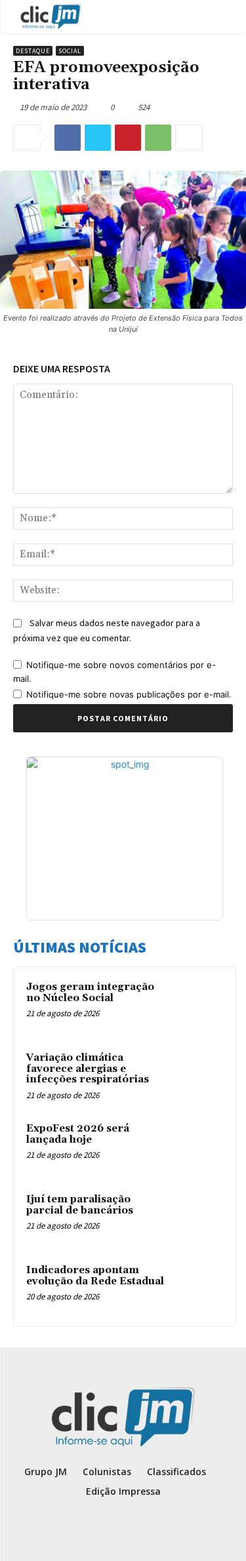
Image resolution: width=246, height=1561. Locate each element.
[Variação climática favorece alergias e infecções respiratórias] (197, 1075)
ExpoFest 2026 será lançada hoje (77, 1134)
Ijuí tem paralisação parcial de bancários (79, 1205)
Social (69, 51)
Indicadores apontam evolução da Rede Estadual (95, 1276)
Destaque (33, 51)
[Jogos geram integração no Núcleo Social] (197, 1005)
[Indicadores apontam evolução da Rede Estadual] (197, 1288)
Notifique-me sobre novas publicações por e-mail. (129, 694)
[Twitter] (98, 138)
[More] (189, 138)
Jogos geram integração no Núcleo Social (90, 992)
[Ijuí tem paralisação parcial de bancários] (197, 1217)
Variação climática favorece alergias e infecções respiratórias (87, 1069)
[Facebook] (67, 138)
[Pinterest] (128, 138)
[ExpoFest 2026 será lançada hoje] (197, 1146)
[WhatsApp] (158, 138)
